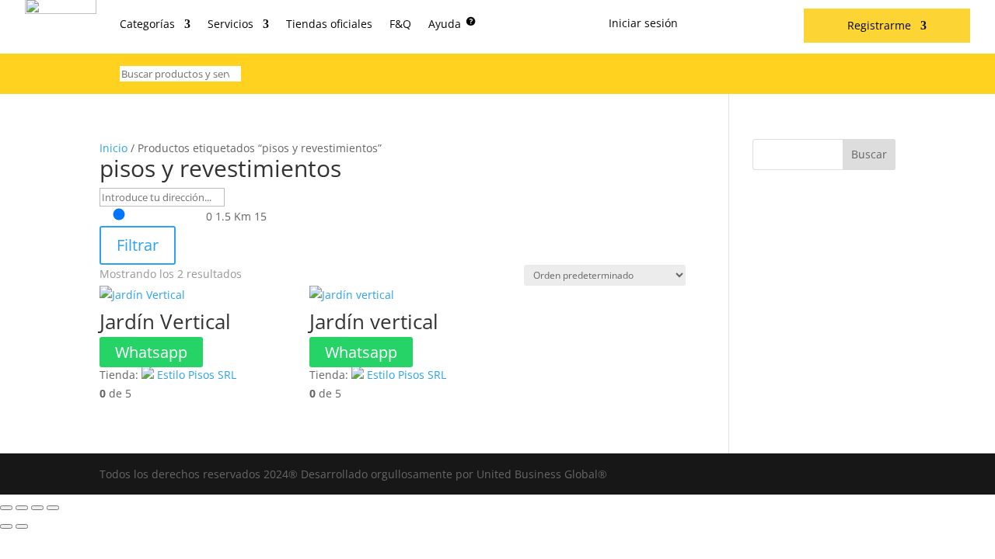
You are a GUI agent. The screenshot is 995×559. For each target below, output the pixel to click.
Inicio (113, 148)
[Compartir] (37, 507)
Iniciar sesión (643, 24)
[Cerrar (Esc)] (53, 507)
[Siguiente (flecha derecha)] (22, 526)
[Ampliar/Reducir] (6, 507)
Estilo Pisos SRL (196, 374)
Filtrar (138, 244)
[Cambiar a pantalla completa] (22, 507)
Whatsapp (151, 352)
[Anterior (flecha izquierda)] (6, 526)
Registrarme (879, 26)
